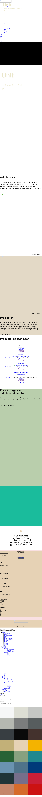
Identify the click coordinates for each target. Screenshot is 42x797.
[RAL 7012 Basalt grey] (35, 723)
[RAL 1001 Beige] (7, 745)
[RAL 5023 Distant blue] (21, 767)
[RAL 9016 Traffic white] (7, 712)
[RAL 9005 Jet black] (21, 734)
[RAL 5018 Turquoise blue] (35, 756)
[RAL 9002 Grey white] (21, 712)
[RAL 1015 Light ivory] (21, 745)
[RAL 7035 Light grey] (35, 712)
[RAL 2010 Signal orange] (21, 789)
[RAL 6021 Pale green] (21, 756)
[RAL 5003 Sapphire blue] (7, 778)
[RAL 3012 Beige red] (7, 789)
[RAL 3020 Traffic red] (35, 789)
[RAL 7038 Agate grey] (7, 723)
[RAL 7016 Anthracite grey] (7, 734)
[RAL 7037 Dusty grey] (21, 723)
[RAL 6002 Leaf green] (7, 756)
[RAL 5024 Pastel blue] (7, 767)
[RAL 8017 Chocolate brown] (35, 734)
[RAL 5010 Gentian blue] (35, 767)
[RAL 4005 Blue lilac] (21, 778)
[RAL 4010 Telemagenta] (35, 778)
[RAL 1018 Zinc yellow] (35, 745)
